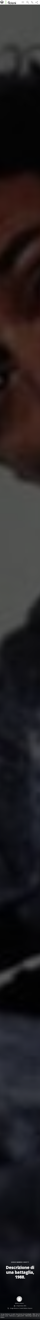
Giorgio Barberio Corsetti (20, 1262)
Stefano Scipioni (19, 1303)
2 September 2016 (21, 1306)
